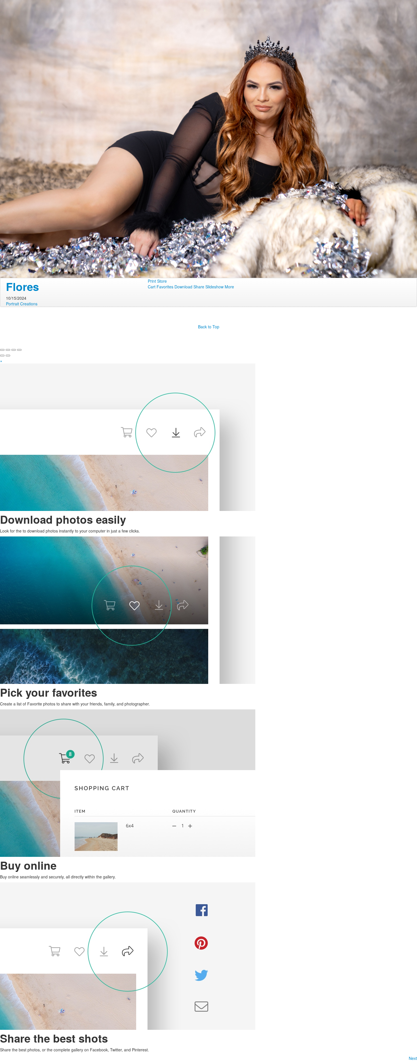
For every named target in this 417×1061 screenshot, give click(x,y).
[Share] (8, 350)
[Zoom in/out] (19, 350)
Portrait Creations (21, 304)
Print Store (157, 281)
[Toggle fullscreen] (13, 350)
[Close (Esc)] (2, 350)
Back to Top (208, 326)
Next (413, 1058)
